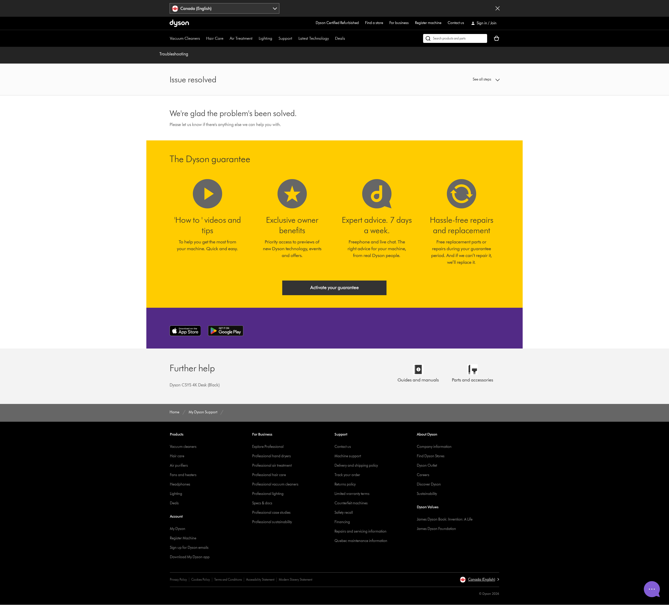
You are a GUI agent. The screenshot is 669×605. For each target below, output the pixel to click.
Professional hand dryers (271, 456)
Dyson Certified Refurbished (337, 23)
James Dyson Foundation (436, 529)
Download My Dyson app (190, 557)
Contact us (456, 23)
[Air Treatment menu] (255, 38)
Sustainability (427, 494)
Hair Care (214, 38)
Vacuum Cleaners (185, 38)
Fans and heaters (183, 475)
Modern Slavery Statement (295, 579)
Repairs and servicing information (360, 531)
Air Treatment (241, 38)
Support (285, 38)
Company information (434, 446)
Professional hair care (269, 475)
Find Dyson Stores (431, 456)
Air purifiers (179, 465)
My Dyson (177, 529)
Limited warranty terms (352, 494)
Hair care (177, 456)
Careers (423, 475)
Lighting (265, 38)
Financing (342, 522)
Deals (340, 38)
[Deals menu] (347, 38)
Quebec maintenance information (360, 541)
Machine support (347, 456)
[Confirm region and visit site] (497, 8)
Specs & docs (262, 503)
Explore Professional (268, 446)
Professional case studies (271, 512)
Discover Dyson (429, 484)
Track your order (347, 475)
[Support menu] (294, 38)
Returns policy (345, 484)
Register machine (428, 23)
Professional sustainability (272, 522)
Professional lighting (268, 494)
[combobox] (225, 8)
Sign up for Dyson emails (189, 547)
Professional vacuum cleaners (275, 484)
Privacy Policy (178, 579)
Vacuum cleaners (183, 446)
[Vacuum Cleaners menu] (202, 38)
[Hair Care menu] (226, 38)
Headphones (180, 484)
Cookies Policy (200, 579)
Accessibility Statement (260, 579)
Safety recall (343, 512)
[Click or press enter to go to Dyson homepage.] (179, 23)
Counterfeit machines (351, 503)
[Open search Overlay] (455, 38)
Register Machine (183, 538)
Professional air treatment (272, 465)
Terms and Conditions (228, 579)
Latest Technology (313, 38)
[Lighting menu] (275, 38)
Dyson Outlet (427, 465)
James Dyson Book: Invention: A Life (444, 519)
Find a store (374, 23)
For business (399, 23)
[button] (461, 79)
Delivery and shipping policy (356, 465)
